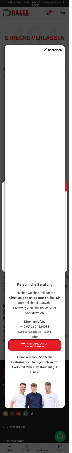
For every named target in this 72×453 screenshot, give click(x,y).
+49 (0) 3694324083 (34, 326)
